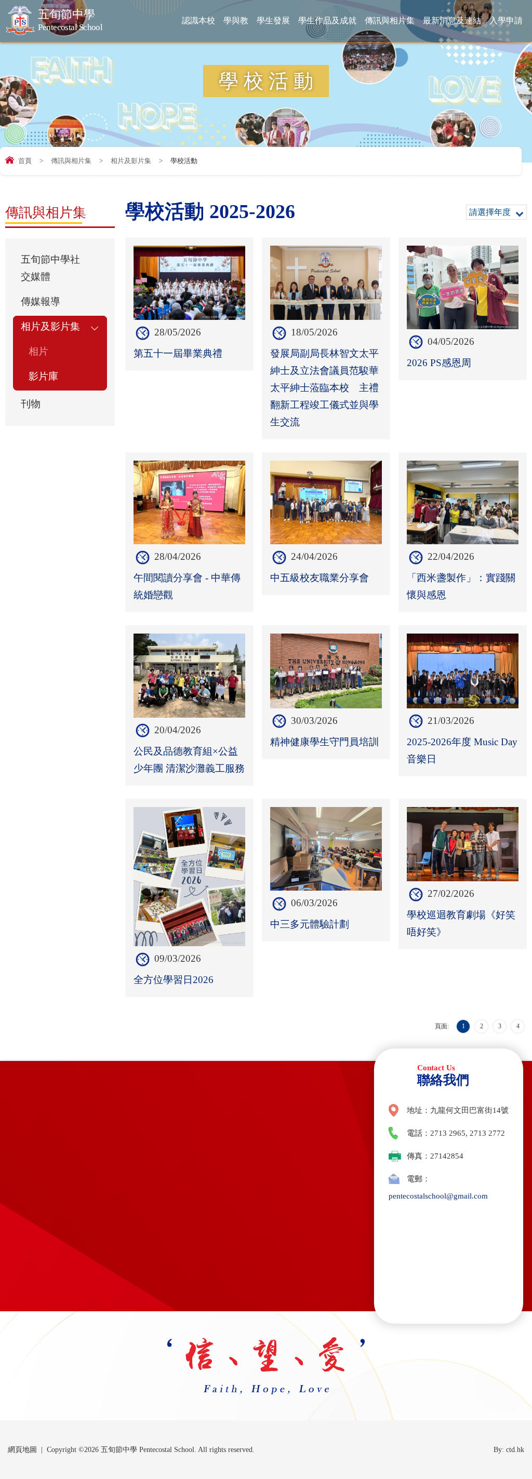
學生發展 (273, 20)
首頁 (25, 161)
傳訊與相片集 (390, 20)
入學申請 (506, 20)
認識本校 (198, 20)
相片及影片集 (131, 161)
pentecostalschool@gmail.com (438, 1196)
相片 (38, 351)
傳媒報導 (40, 302)
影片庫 (43, 376)
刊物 (31, 404)
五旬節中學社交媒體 (50, 268)
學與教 (235, 20)
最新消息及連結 (452, 20)
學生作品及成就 (327, 20)
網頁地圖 (22, 1450)
